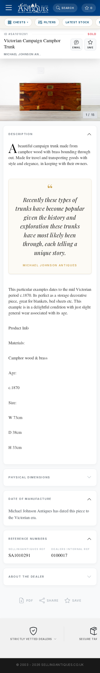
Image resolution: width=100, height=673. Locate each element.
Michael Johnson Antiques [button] (23, 54)
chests (20, 22)
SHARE (52, 600)
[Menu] (8, 8)
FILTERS (50, 22)
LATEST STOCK (77, 22)
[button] (76, 44)
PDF (29, 600)
